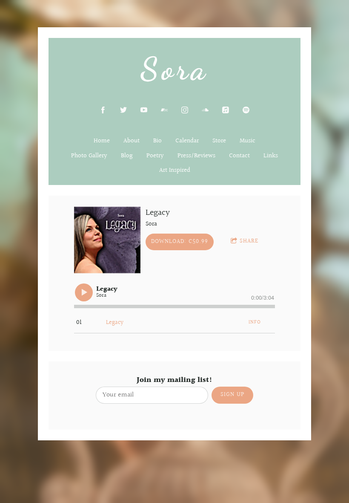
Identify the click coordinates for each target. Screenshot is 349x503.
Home (102, 141)
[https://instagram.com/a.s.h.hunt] (184, 110)
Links (270, 156)
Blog (127, 156)
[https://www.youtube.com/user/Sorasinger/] (143, 110)
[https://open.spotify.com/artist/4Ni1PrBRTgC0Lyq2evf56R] (246, 110)
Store (219, 141)
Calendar (187, 141)
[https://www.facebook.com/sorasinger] (103, 110)
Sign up (232, 394)
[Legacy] (107, 240)
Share (249, 241)
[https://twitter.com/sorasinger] (123, 110)
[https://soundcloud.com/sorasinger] (205, 110)
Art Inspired (174, 170)
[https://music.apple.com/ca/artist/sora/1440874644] (225, 110)
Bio (157, 141)
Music (247, 141)
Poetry (155, 156)
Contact (239, 156)
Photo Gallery (89, 156)
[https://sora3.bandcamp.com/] (164, 110)
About (131, 141)
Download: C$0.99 (179, 241)
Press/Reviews (196, 156)
